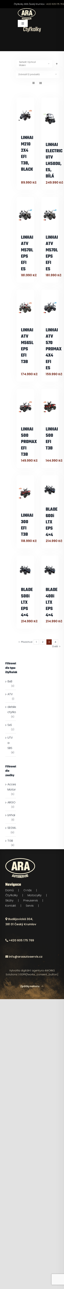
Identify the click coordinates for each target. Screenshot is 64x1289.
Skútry (9, 900)
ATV (10, 694)
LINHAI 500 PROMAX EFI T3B (29, 442)
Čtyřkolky (11, 895)
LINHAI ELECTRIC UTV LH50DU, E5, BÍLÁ (54, 160)
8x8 (9, 681)
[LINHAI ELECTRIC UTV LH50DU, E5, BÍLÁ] (50, 118)
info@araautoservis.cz (25, 957)
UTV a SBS (10, 743)
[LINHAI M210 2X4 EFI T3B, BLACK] (25, 115)
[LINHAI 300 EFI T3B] (25, 493)
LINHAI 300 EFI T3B (27, 525)
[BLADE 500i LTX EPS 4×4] (25, 570)
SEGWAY (13, 828)
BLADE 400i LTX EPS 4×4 (51, 602)
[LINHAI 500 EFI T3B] (50, 407)
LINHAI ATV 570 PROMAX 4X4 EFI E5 (54, 349)
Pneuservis (30, 900)
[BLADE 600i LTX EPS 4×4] (50, 490)
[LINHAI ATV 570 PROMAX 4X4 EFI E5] (50, 307)
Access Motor (12, 787)
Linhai (11, 815)
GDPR (22, 974)
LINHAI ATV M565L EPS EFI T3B (27, 346)
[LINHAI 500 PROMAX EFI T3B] (25, 407)
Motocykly (35, 895)
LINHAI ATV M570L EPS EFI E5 (27, 253)
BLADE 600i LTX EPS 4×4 (51, 522)
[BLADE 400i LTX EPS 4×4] (50, 570)
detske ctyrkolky (13, 709)
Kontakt (10, 906)
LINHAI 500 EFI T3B (52, 439)
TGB (10, 841)
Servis (30, 906)
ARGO (11, 802)
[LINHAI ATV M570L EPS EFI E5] (25, 215)
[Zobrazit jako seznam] (40, 83)
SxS (9, 725)
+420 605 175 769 (55, 4)
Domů (9, 890)
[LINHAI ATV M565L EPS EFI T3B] (25, 307)
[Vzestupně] (56, 63)
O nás (27, 890)
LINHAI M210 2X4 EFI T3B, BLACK (27, 153)
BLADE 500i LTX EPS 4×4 (27, 602)
